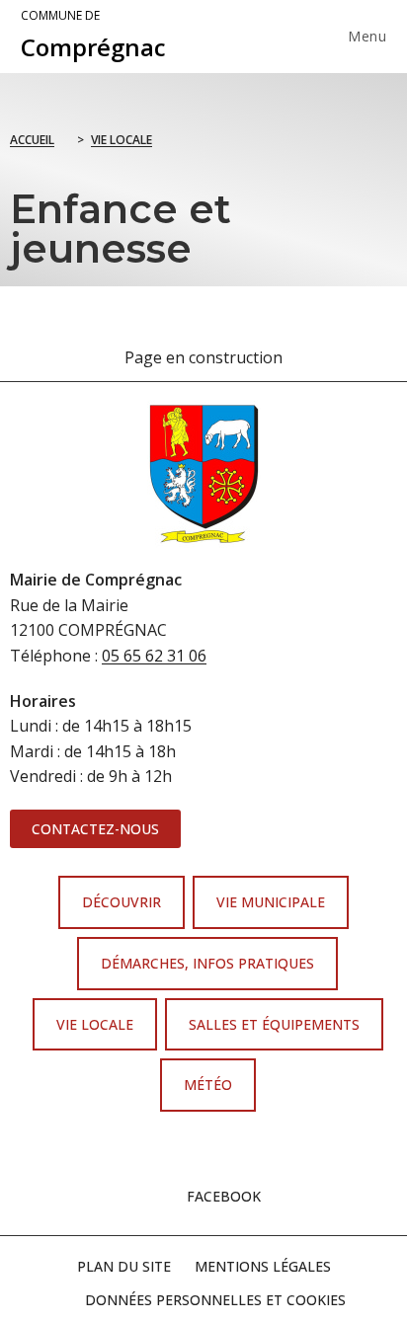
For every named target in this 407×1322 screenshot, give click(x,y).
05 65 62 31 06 (154, 655)
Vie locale (121, 139)
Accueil (32, 139)
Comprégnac (93, 35)
